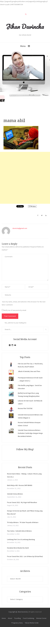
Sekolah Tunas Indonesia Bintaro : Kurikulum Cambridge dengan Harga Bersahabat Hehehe (30, 433)
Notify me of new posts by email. (15, 310)
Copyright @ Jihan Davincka (18, 612)
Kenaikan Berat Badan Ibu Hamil (18, 548)
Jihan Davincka (25, 26)
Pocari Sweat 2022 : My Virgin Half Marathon (22, 502)
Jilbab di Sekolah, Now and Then (29, 371)
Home (4, 618)
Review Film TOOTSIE (25, 408)
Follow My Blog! (25, 449)
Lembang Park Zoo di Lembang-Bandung (21, 539)
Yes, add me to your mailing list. (16, 323)
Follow (34, 206)
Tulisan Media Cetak (31, 623)
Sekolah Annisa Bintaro (15, 494)
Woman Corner (41, 618)
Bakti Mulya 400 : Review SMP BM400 (19, 485)
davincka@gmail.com (19, 228)
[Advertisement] (25, 178)
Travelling (17, 618)
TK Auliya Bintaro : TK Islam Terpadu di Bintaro (22, 522)
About (10, 618)
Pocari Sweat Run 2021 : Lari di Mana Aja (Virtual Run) (25, 556)
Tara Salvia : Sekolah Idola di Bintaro (19, 531)
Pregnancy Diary (17, 623)
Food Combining (28, 618)
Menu (23, 46)
